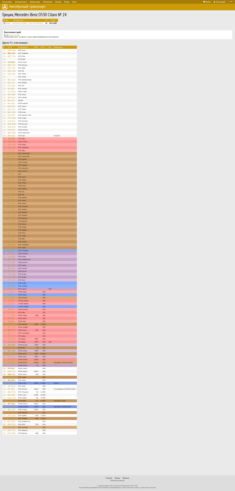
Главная (109, 478)
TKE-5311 (12, 236)
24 (4, 50)
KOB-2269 (12, 212)
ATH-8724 (12, 191)
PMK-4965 (12, 200)
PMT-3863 (12, 94)
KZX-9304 (11, 62)
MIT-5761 (11, 356)
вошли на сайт (14, 35)
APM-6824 (12, 230)
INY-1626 (11, 103)
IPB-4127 (11, 100)
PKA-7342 (11, 424)
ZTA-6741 (11, 121)
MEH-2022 (12, 80)
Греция (8, 23)
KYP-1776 (11, 365)
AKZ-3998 (11, 345)
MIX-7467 (11, 189)
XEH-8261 (11, 401)
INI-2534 (11, 253)
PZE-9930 (11, 171)
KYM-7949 (11, 141)
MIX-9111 (11, 383)
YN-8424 (11, 174)
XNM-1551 (12, 153)
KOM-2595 (12, 165)
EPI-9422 (11, 389)
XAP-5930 (12, 327)
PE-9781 (11, 318)
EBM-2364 (12, 50)
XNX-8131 (11, 156)
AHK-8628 (11, 386)
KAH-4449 (12, 242)
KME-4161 (12, 324)
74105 (10, 295)
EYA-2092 (11, 209)
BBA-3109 (11, 112)
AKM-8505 (12, 124)
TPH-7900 (12, 118)
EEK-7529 (11, 68)
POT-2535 (11, 348)
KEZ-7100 (11, 244)
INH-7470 (11, 268)
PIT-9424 (11, 368)
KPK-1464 (11, 286)
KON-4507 (11, 418)
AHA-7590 (11, 247)
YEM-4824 (12, 342)
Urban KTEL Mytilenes (28, 23)
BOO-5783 (12, 186)
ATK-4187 (11, 85)
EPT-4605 (11, 353)
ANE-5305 (11, 168)
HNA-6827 (11, 250)
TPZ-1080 (12, 274)
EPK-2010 (11, 177)
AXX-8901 (11, 256)
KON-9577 (12, 130)
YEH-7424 (11, 336)
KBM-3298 (12, 144)
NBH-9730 (11, 330)
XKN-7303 (11, 53)
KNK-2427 (11, 106)
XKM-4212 (12, 97)
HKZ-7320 (11, 351)
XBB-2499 (12, 133)
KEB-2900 (11, 147)
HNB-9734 (12, 392)
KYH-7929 (11, 221)
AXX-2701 (11, 74)
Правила (126, 478)
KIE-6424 (11, 239)
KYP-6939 (11, 433)
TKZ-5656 (11, 138)
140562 (10, 306)
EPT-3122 (11, 150)
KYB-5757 (11, 218)
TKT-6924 (12, 91)
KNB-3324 (12, 233)
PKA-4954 (11, 380)
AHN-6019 (12, 359)
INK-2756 (11, 180)
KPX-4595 (11, 406)
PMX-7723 (11, 374)
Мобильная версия (117, 480)
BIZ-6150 (11, 115)
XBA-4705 (11, 409)
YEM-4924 (12, 339)
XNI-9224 (11, 136)
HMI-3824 (11, 265)
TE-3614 (11, 321)
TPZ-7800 (12, 277)
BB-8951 (11, 309)
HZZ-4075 (11, 421)
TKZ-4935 (12, 315)
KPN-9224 (12, 127)
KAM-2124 (12, 398)
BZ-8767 (11, 303)
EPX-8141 (11, 362)
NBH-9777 (12, 333)
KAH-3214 (12, 289)
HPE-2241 (11, 203)
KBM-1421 (12, 162)
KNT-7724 (11, 56)
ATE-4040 (11, 194)
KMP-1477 (12, 65)
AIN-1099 (11, 159)
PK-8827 (11, 283)
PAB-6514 (11, 224)
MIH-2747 (11, 82)
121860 (10, 300)
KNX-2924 (11, 371)
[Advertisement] (117, 456)
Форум (117, 478)
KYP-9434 (11, 404)
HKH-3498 (12, 259)
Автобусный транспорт (27, 6)
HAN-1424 (12, 71)
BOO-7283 (12, 412)
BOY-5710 (11, 430)
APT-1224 (11, 415)
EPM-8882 (12, 271)
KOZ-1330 (12, 215)
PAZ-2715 (11, 109)
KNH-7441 (12, 280)
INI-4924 (11, 88)
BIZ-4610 (11, 183)
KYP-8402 (11, 262)
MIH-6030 (11, 395)
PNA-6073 (11, 206)
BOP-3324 (12, 377)
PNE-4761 (11, 427)
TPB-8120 (12, 227)
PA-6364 (11, 292)
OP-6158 (11, 312)
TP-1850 (11, 297)
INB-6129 (11, 197)
